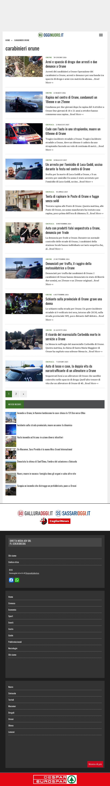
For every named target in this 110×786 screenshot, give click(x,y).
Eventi (10, 622)
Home (10, 596)
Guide (10, 635)
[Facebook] (11, 580)
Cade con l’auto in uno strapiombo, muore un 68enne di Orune (73, 131)
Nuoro (10, 686)
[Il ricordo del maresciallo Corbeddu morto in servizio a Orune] (24, 347)
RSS (11, 569)
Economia (12, 609)
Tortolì (11, 699)
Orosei (11, 719)
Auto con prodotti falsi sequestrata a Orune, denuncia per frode (73, 230)
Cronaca (50, 125)
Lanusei (11, 731)
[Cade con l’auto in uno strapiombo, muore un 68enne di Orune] (24, 142)
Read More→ (77, 114)
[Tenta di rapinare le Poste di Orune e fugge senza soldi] (24, 209)
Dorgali (11, 712)
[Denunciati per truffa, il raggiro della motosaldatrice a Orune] (24, 276)
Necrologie (12, 648)
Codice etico (13, 562)
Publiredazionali (15, 641)
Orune (49, 57)
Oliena (10, 725)
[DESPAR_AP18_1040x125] (55, 784)
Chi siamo (12, 555)
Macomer (12, 706)
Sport (10, 616)
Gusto (10, 628)
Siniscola (12, 693)
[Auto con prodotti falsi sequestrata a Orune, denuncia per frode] (24, 241)
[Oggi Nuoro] (50, 35)
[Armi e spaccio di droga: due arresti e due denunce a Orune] (24, 74)
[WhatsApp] (17, 580)
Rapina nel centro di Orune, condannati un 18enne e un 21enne (71, 99)
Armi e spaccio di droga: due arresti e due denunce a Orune (71, 64)
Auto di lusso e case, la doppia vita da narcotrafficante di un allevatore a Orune (71, 368)
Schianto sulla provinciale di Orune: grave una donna (74, 301)
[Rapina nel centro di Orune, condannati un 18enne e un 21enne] (24, 110)
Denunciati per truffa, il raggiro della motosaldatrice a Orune (68, 265)
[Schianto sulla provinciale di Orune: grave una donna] (24, 312)
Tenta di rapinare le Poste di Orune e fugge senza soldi (72, 198)
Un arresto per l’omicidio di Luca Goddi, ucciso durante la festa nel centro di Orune (74, 166)
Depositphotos (32, 573)
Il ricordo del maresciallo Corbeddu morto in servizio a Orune (73, 336)
